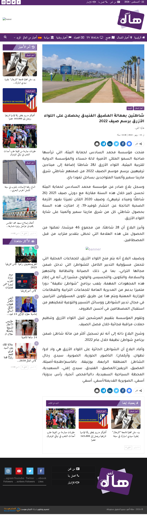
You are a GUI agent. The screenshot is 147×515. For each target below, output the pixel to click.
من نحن (113, 2)
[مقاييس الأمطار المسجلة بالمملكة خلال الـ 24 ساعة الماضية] (26, 328)
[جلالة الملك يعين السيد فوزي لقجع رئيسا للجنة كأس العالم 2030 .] (26, 351)
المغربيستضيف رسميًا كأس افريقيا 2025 (21, 266)
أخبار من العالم (30, 37)
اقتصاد (77, 37)
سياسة (47, 37)
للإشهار (89, 2)
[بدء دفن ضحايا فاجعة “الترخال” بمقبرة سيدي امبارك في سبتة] (126, 418)
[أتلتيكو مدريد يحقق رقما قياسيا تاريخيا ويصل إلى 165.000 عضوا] (93, 418)
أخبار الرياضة (101, 411)
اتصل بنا (101, 2)
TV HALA (92, 37)
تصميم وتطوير (43, 509)
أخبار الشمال (123, 37)
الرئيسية (137, 37)
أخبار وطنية (61, 37)
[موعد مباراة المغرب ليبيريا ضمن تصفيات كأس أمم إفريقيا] (26, 281)
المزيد (18, 37)
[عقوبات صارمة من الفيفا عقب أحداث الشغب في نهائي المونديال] (60, 418)
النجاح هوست (26, 509)
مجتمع (108, 37)
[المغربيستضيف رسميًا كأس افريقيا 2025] (26, 255)
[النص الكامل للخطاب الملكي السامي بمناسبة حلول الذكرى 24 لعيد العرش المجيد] (26, 304)
